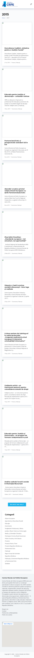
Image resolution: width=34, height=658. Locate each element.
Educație (7, 523)
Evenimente (14, 109)
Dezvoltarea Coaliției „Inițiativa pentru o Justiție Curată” (17, 49)
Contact (4, 611)
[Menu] (31, 4)
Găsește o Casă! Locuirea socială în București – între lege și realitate (17, 287)
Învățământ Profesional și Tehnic (14, 528)
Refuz (22, 655)
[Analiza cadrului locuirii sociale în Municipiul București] (17, 467)
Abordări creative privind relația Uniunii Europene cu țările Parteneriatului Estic (15, 191)
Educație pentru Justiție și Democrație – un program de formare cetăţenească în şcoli (16, 435)
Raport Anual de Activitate (12, 553)
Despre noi (5, 609)
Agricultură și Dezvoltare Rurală (14, 521)
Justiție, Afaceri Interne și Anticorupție (15, 531)
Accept (12, 655)
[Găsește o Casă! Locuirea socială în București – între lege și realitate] (17, 270)
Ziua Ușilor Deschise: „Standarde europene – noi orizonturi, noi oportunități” (15, 239)
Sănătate (7, 563)
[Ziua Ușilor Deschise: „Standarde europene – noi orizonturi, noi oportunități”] (17, 222)
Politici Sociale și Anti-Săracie (13, 538)
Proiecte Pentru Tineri (11, 543)
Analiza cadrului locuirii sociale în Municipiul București (17, 483)
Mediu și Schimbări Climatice (13, 533)
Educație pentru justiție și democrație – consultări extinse (17, 95)
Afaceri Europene (10, 518)
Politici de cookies (7, 615)
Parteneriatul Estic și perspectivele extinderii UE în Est (16, 142)
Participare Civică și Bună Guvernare (15, 536)
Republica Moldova (10, 556)
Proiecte (13, 62)
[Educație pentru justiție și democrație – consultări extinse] (17, 79)
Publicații (18, 62)
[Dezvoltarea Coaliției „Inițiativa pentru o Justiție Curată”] (17, 33)
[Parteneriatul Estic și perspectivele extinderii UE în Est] (17, 126)
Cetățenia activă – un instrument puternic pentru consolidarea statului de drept (16, 387)
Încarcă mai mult (17, 504)
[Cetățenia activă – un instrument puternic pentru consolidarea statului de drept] (17, 370)
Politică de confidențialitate (9, 613)
